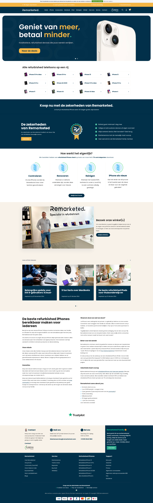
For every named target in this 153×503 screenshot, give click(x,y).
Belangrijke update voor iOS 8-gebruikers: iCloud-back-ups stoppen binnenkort (38, 291)
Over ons (91, 10)
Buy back (54, 468)
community (111, 391)
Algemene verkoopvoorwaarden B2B (116, 473)
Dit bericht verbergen (97, 1)
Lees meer (26, 139)
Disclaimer (109, 478)
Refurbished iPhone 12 (85, 465)
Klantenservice (56, 460)
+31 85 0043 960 (86, 439)
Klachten (108, 465)
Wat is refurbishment (31, 473)
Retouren (108, 460)
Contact (104, 10)
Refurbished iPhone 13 (85, 460)
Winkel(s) (54, 470)
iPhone (52, 10)
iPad (73, 10)
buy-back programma (107, 351)
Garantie (108, 463)
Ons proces (28, 463)
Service (98, 10)
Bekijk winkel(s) (103, 235)
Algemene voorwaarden (113, 470)
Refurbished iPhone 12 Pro (86, 463)
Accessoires (59, 10)
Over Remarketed (30, 460)
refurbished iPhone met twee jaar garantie (111, 371)
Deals (46, 10)
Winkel (85, 10)
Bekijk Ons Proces (76, 195)
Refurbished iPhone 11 (85, 468)
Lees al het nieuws (29, 260)
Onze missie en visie (31, 468)
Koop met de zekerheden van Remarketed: (76, 485)
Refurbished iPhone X (85, 473)
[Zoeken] (122, 10)
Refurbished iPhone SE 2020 (87, 470)
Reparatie (55, 465)
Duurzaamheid (29, 470)
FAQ (107, 476)
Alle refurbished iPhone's (86, 476)
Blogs (26, 476)
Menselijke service (91, 487)
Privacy (108, 468)
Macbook (67, 10)
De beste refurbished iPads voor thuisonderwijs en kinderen (112, 291)
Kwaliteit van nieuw (63, 487)
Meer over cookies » (108, 1)
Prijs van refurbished (77, 487)
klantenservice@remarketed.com (63, 439)
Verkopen (79, 10)
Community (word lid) (31, 465)
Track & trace (56, 463)
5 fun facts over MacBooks (76, 290)
